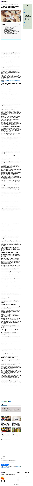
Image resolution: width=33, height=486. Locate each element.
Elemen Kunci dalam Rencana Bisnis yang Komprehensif (10, 26)
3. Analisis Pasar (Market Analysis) (8, 29)
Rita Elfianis (7, 408)
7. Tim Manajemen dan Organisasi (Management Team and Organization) (10, 33)
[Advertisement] (11, 46)
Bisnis (3, 4)
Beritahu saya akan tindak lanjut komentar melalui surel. (9, 460)
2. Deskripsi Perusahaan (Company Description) (9, 28)
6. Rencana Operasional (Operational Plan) (9, 32)
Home (1, 4)
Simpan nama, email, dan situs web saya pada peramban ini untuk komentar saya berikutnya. (11, 458)
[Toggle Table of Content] (19, 24)
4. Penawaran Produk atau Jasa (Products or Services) (10, 30)
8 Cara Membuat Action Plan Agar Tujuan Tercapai (13, 385)
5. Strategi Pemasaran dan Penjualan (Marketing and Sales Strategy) (11, 31)
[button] (30, 2)
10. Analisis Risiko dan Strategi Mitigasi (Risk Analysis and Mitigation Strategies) (11, 37)
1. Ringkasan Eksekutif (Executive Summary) (9, 27)
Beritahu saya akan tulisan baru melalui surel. (7, 462)
